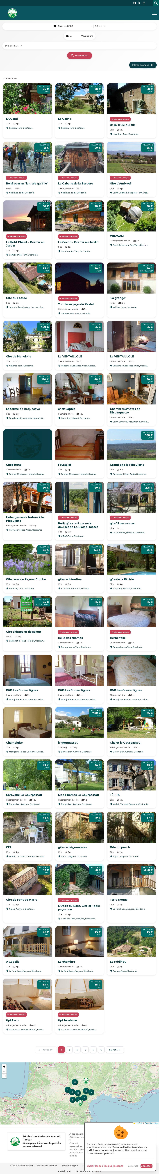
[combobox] (75, 26)
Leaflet (138, 1123)
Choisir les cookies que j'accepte (105, 1166)
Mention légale (70, 1165)
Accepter (146, 1166)
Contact (73, 1143)
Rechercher (81, 55)
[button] (80, 1103)
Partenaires (75, 1146)
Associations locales (76, 1154)
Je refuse (133, 1166)
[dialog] (120, 1146)
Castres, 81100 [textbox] (75, 26)
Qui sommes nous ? (79, 1139)
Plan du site (64, 1171)
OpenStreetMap (151, 1123)
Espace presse (77, 1149)
